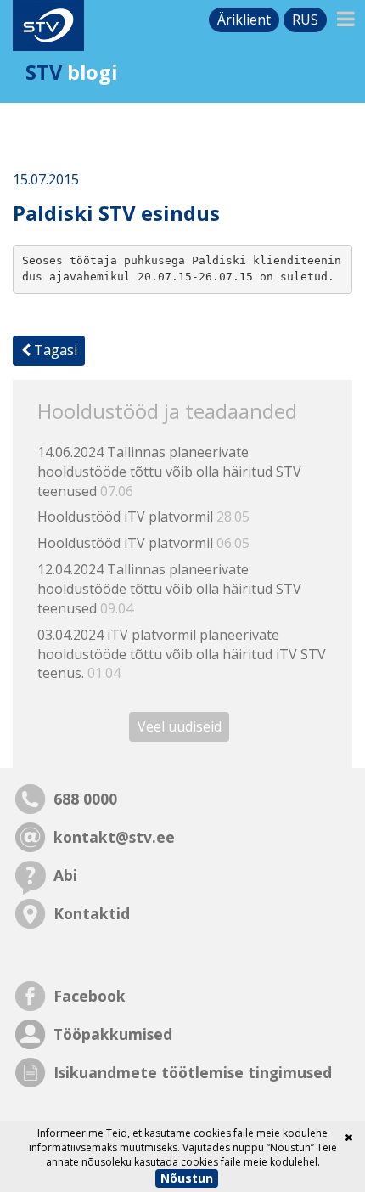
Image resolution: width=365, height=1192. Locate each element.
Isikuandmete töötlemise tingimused (192, 1072)
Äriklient (244, 19)
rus (305, 19)
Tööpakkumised (112, 1034)
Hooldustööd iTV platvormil (143, 516)
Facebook (89, 996)
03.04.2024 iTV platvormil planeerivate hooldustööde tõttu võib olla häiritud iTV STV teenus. (181, 654)
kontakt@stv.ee (114, 837)
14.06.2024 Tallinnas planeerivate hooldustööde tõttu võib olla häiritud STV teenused (169, 471)
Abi (65, 875)
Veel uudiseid (180, 726)
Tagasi (54, 350)
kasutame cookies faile (199, 1133)
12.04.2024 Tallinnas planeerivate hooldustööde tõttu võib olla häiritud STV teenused (169, 589)
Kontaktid (91, 913)
